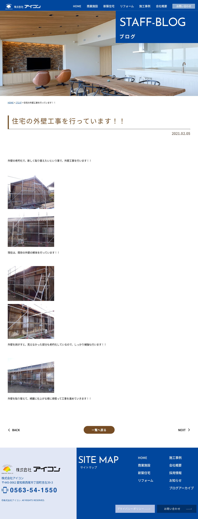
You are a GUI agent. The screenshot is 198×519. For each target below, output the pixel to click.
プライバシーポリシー (130, 508)
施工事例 (144, 6)
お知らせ (175, 480)
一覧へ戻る (99, 430)
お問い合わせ (183, 6)
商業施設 (92, 6)
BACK (16, 430)
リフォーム (127, 6)
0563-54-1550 (34, 490)
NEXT (182, 430)
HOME (77, 6)
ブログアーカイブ (181, 488)
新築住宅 (108, 6)
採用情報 (175, 473)
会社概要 (161, 6)
